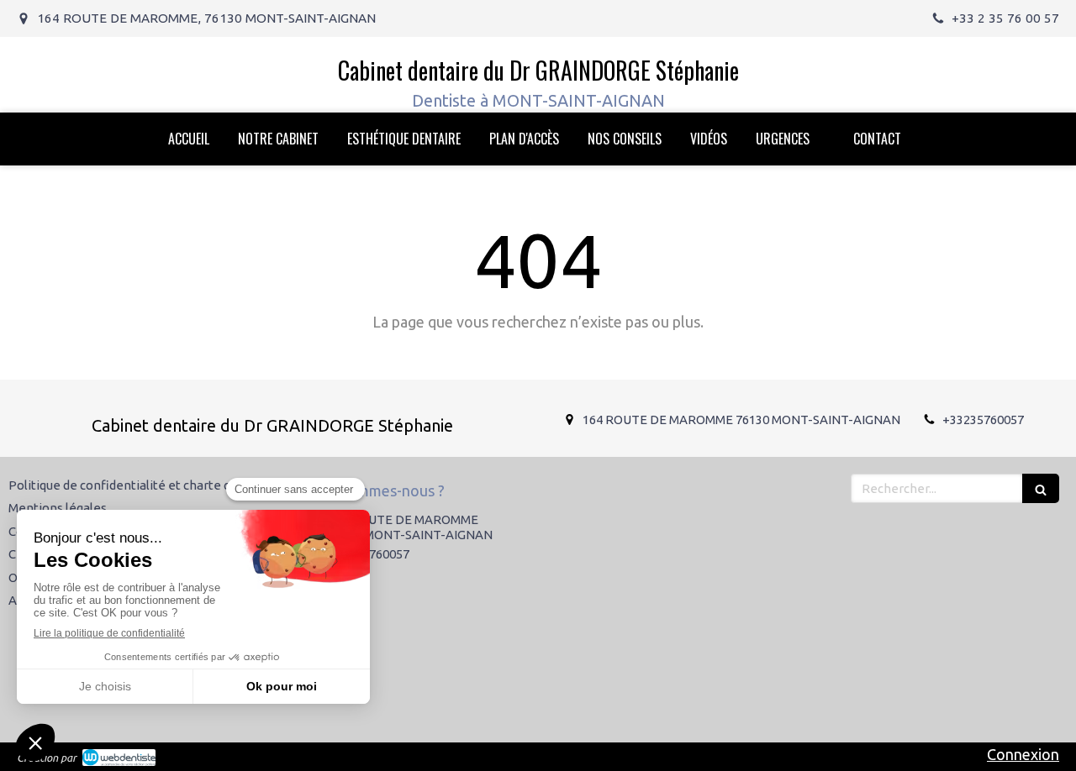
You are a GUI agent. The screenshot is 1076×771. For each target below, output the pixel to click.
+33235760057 (983, 419)
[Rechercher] (1040, 488)
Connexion (1023, 754)
